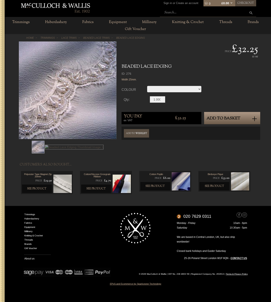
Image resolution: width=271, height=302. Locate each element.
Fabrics (28, 223)
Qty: (127, 99)
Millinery (28, 231)
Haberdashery (31, 218)
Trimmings (29, 214)
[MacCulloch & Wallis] (55, 7)
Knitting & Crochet (33, 235)
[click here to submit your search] (250, 12)
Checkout (245, 3)
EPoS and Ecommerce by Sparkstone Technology (135, 284)
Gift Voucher (30, 248)
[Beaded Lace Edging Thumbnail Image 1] (74, 147)
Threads (28, 240)
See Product (37, 189)
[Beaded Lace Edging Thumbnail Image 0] (38, 147)
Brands (28, 244)
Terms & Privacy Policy (237, 274)
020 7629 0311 (197, 216)
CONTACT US (239, 258)
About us (29, 258)
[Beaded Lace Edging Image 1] (67, 90)
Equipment (29, 227)
